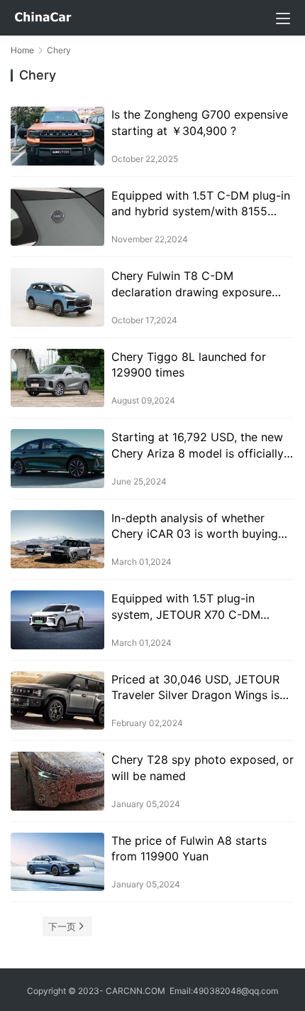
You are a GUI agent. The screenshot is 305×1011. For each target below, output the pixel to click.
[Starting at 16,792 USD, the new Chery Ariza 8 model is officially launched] (57, 458)
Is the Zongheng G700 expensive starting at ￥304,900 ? (199, 122)
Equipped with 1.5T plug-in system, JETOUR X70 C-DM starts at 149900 (185, 606)
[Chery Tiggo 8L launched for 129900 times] (57, 378)
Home (22, 50)
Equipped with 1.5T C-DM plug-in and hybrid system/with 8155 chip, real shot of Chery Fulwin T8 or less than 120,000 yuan (201, 204)
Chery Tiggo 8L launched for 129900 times (188, 364)
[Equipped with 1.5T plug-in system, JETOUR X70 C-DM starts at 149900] (57, 619)
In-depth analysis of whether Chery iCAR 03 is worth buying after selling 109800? (194, 526)
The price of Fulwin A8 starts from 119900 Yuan (189, 848)
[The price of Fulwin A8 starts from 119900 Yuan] (57, 862)
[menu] (283, 18)
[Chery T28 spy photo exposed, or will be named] (57, 781)
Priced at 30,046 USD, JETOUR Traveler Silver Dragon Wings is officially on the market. (195, 687)
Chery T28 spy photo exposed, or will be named (202, 767)
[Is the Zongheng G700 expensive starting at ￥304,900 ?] (57, 136)
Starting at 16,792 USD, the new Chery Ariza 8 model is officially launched (197, 445)
